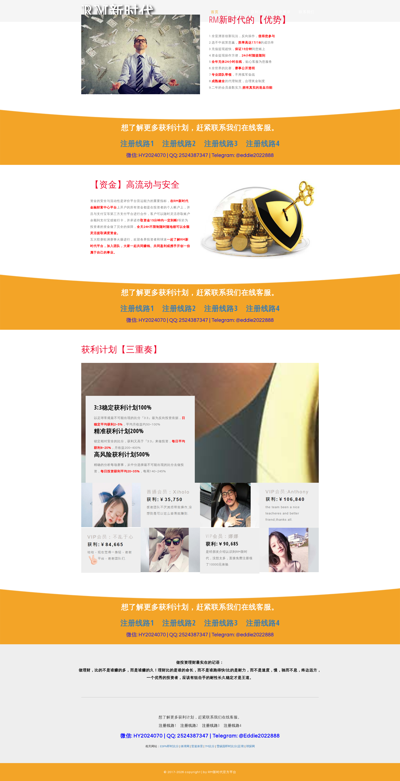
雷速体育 (197, 746)
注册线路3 (221, 143)
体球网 (185, 746)
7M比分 (210, 746)
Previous (29, 5)
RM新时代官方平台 (222, 772)
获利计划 (259, 12)
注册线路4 (263, 143)
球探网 (250, 746)
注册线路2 (179, 143)
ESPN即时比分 (169, 746)
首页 (215, 12)
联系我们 (307, 12)
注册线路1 (137, 143)
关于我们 (235, 12)
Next (371, 5)
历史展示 (283, 12)
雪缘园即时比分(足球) (230, 746)
